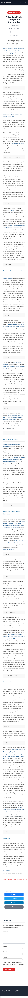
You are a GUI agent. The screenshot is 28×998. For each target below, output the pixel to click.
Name (5, 946)
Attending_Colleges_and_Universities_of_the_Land (15, 879)
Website (5, 957)
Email (5, 952)
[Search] (21, 2)
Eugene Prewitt (15, 25)
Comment (6, 931)
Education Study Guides (14, 12)
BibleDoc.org (6, 3)
